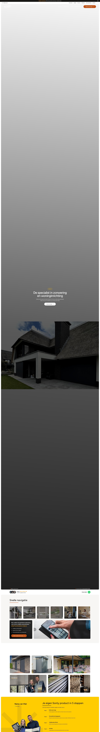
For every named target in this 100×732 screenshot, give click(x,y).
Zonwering (60, 6)
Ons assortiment (88, 2)
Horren (71, 6)
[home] (8, 6)
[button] (90, 612)
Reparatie (83, 2)
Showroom (70, 2)
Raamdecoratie (66, 6)
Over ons (78, 2)
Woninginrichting (77, 6)
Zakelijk (75, 2)
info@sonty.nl (5, 2)
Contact (93, 2)
